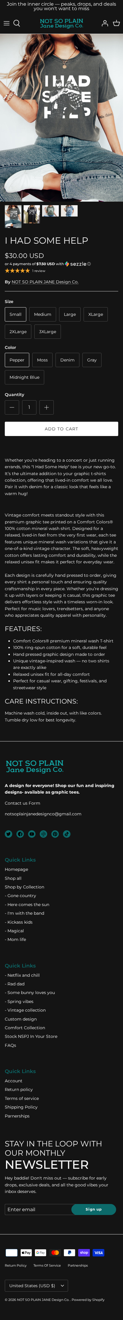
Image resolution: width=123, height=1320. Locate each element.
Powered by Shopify (88, 1300)
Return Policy (16, 1265)
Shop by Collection (24, 887)
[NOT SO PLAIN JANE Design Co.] (61, 23)
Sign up (94, 1209)
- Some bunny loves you (30, 992)
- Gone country (20, 895)
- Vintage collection (25, 1010)
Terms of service (22, 1098)
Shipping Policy (21, 1107)
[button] (61, 264)
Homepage (16, 869)
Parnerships (17, 1116)
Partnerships (78, 1265)
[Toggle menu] (6, 23)
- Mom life (15, 939)
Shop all (13, 878)
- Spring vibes (19, 1001)
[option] (61, 118)
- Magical (14, 930)
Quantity (14, 394)
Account (13, 1080)
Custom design (21, 1019)
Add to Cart (61, 429)
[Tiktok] (66, 834)
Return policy (19, 1089)
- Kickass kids (19, 922)
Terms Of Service (47, 1265)
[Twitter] (8, 834)
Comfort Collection (25, 1027)
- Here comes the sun (27, 904)
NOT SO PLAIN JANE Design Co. (45, 282)
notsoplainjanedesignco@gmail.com (43, 814)
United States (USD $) (32, 1285)
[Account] (103, 23)
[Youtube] (32, 834)
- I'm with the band (24, 913)
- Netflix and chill (22, 975)
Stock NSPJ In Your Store (31, 1036)
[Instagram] (43, 834)
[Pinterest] (55, 834)
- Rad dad (14, 984)
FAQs (10, 1045)
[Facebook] (20, 834)
